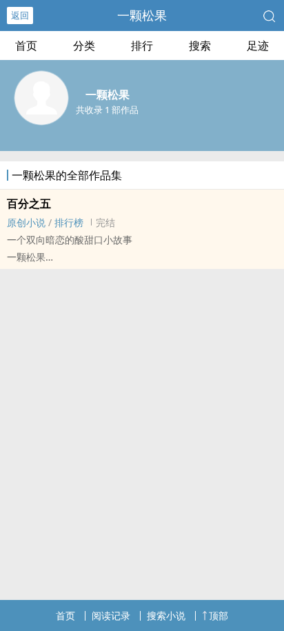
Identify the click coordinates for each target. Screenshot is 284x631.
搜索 (200, 45)
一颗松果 (142, 15)
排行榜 (68, 222)
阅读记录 (111, 615)
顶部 (218, 615)
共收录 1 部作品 (107, 109)
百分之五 (29, 203)
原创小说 (26, 222)
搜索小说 (166, 615)
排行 (142, 45)
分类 (84, 45)
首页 (26, 45)
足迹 (258, 45)
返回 (20, 15)
